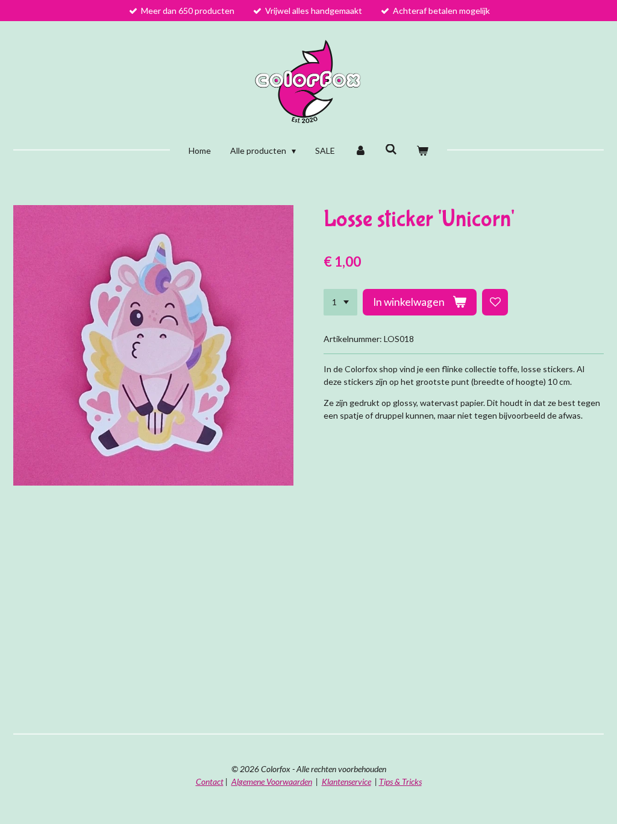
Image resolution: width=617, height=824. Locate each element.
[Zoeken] (391, 149)
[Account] (360, 150)
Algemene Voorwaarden (271, 781)
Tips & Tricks (400, 781)
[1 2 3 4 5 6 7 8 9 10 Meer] (340, 302)
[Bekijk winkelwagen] (422, 150)
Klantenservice (346, 781)
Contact (210, 781)
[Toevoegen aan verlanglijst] (495, 302)
